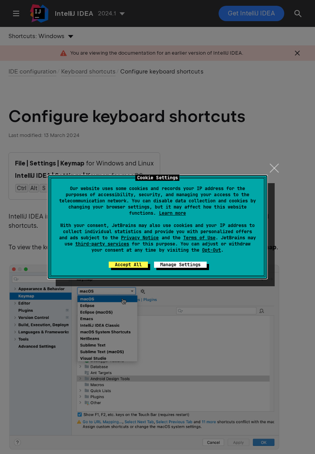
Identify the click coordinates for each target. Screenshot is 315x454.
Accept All (128, 265)
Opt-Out (211, 250)
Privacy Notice (140, 238)
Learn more (172, 213)
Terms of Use (199, 238)
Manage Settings (180, 265)
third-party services (102, 244)
